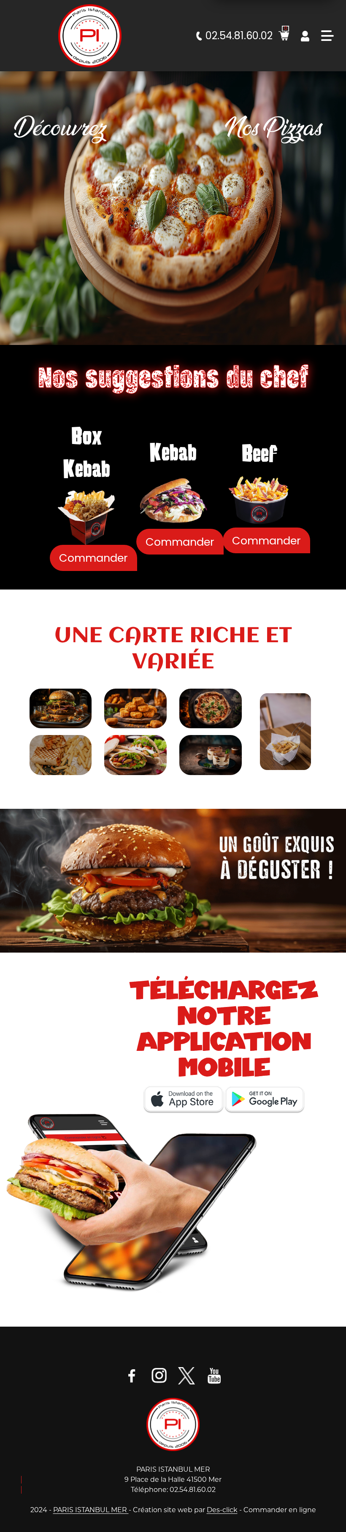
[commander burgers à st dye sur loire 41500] (61, 708)
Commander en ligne (279, 1510)
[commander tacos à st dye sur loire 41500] (61, 755)
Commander (93, 557)
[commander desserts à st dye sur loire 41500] (210, 755)
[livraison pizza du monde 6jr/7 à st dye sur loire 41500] (90, 35)
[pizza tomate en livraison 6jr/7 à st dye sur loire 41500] (210, 708)
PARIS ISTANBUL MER (91, 1510)
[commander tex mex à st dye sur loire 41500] (135, 708)
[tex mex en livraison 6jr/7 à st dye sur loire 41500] (285, 731)
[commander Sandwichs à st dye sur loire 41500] (135, 755)
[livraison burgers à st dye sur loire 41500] (173, 880)
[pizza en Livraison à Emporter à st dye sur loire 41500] (173, 1424)
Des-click (222, 1510)
